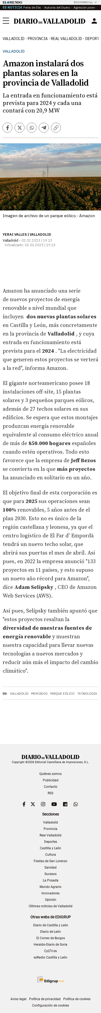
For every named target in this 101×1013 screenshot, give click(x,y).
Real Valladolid (66, 38)
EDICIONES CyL (83, 2)
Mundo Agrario (50, 887)
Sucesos (50, 874)
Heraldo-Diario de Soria (50, 944)
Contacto (50, 787)
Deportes (50, 842)
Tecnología (87, 693)
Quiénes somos (50, 774)
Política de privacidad (45, 999)
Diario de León (50, 932)
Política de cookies (76, 999)
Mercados (39, 693)
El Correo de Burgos (50, 938)
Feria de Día (32, 7)
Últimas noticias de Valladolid (50, 906)
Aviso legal (18, 999)
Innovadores (50, 893)
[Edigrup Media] (50, 979)
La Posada (50, 880)
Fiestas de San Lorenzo (50, 861)
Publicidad (50, 780)
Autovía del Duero (57, 7)
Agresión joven (84, 7)
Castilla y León (50, 848)
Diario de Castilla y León (50, 925)
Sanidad (50, 867)
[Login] (94, 21)
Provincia (38, 38)
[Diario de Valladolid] (49, 21)
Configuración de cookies (50, 1005)
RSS (50, 793)
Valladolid (14, 38)
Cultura (50, 855)
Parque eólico (62, 693)
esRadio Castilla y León (50, 957)
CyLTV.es (50, 951)
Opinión (50, 900)
